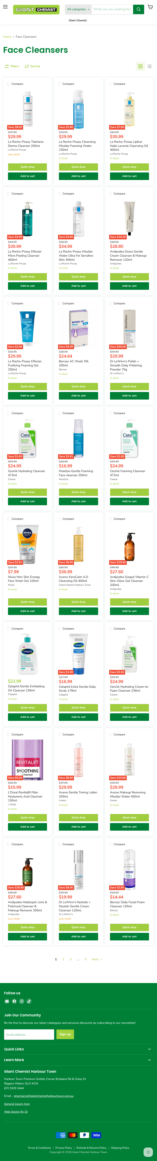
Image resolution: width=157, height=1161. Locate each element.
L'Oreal (12, 804)
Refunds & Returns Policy (91, 1148)
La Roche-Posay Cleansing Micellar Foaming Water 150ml (77, 146)
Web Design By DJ (16, 1112)
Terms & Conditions (39, 1148)
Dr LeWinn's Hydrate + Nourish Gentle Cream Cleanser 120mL (75, 906)
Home (7, 37)
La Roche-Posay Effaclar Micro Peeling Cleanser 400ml (24, 255)
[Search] (138, 9)
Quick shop (28, 167)
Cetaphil (12, 694)
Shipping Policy (120, 1148)
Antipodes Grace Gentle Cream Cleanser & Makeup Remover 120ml (128, 255)
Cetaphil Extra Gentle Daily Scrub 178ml (77, 689)
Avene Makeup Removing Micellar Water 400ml (128, 794)
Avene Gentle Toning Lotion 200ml (78, 794)
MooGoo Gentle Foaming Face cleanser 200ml (76, 473)
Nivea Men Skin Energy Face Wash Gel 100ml (24, 579)
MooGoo (63, 479)
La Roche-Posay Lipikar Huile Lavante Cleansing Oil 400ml (129, 146)
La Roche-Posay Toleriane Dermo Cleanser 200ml (26, 144)
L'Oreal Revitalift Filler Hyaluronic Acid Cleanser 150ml (25, 796)
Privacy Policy (63, 1148)
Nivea (11, 585)
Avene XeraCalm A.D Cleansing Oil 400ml (73, 579)
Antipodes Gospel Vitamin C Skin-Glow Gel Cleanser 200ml (129, 581)
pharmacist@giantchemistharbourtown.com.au (44, 1096)
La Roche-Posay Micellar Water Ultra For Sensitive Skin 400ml (76, 255)
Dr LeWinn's (117, 373)
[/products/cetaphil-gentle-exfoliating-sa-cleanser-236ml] (27, 654)
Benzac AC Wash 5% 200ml (74, 363)
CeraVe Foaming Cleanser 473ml (127, 473)
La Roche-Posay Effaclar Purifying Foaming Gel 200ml (24, 365)
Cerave (11, 479)
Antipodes (115, 263)
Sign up (65, 1034)
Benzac (63, 369)
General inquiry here (17, 1104)
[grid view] (140, 66)
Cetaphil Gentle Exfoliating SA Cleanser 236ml (26, 688)
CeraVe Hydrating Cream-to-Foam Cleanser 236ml (129, 689)
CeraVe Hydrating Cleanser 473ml (26, 473)
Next (95, 959)
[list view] (149, 66)
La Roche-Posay (17, 149)
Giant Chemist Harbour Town (75, 585)
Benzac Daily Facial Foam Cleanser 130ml (127, 904)
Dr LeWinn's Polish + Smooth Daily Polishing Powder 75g (126, 365)
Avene (62, 800)
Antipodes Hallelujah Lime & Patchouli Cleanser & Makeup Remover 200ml (27, 906)
